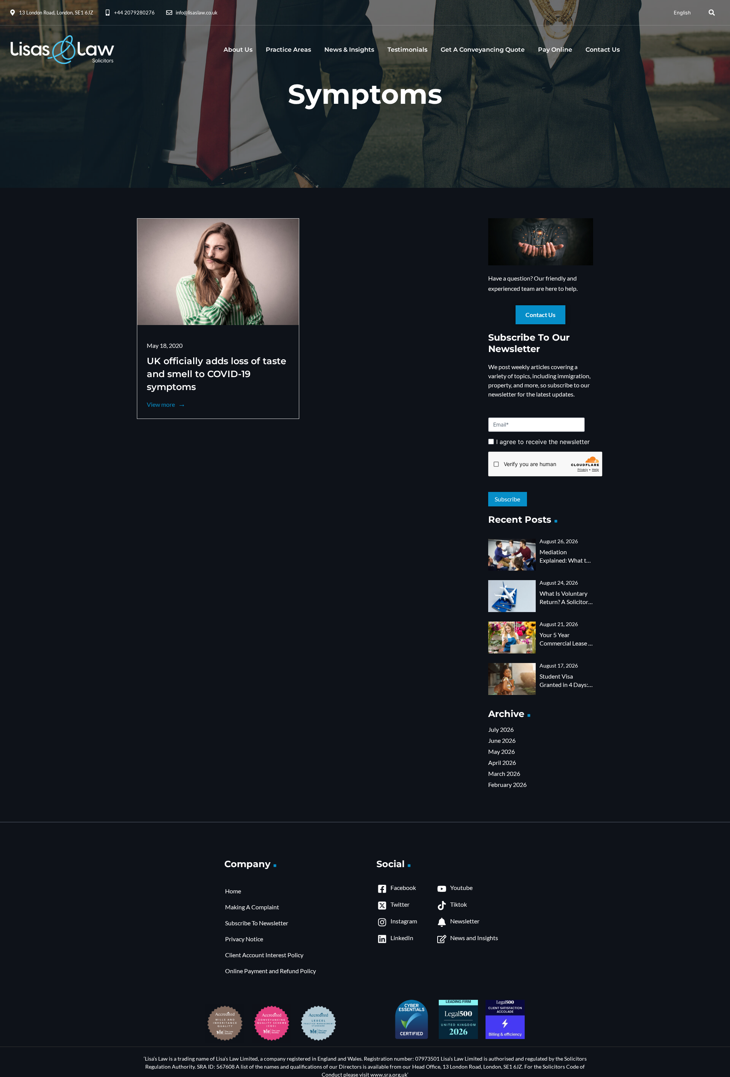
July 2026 (501, 729)
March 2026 (504, 773)
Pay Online (555, 49)
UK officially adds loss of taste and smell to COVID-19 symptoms (216, 373)
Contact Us (603, 49)
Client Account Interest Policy (264, 954)
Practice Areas (288, 49)
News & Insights (349, 49)
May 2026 (501, 751)
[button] (711, 12)
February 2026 (507, 784)
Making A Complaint (252, 906)
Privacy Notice (244, 938)
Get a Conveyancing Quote (483, 49)
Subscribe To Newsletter (256, 922)
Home (233, 891)
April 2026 (502, 762)
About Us (238, 49)
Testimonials (407, 49)
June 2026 (502, 740)
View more (161, 404)
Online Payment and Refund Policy (270, 970)
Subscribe (540, 493)
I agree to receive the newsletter (543, 442)
